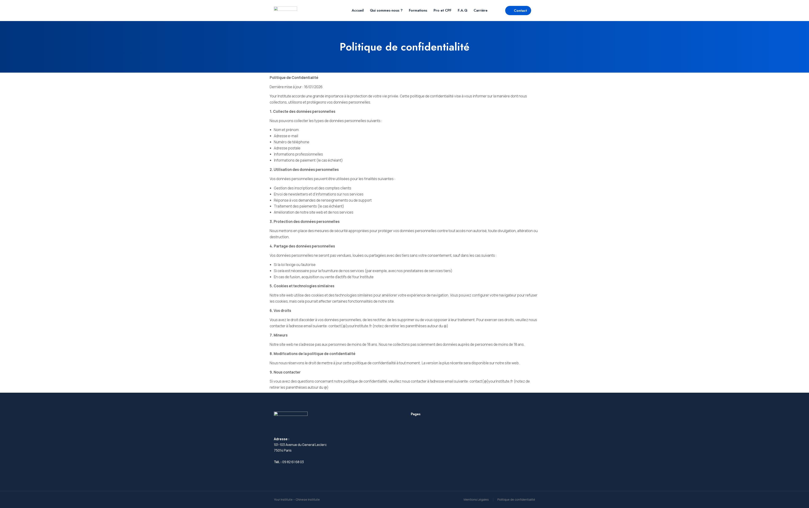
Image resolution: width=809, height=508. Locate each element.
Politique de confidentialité (516, 499)
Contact (520, 10)
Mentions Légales (476, 499)
